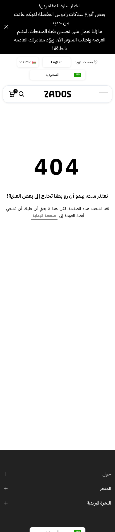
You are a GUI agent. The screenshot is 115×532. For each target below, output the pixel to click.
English (56, 62)
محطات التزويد (84, 62)
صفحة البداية (44, 216)
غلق (6, 27)
